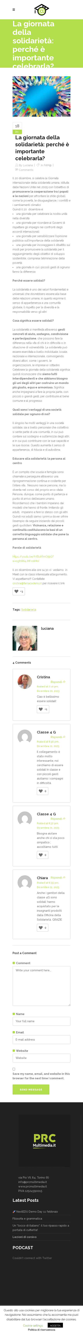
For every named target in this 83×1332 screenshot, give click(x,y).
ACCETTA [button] (55, 1325)
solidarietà (28, 609)
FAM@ (48, 165)
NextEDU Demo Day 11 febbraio (37, 1211)
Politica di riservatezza (41, 1329)
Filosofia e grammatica (27, 1218)
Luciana (28, 165)
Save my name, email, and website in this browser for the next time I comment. (41, 1076)
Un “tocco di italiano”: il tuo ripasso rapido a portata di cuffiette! (41, 1228)
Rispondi (56, 682)
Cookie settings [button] (33, 1325)
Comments (26, 169)
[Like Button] (16, 591)
